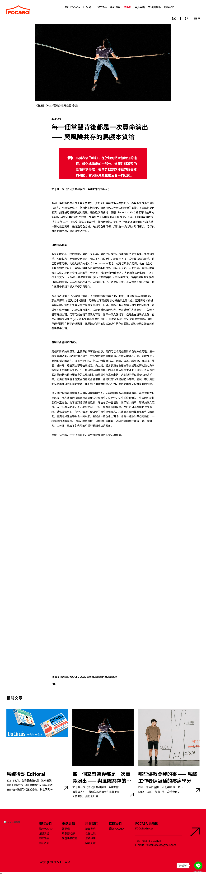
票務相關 (90, 838)
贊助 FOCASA (116, 828)
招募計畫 (90, 843)
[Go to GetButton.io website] (198, 872)
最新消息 (115, 7)
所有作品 (102, 7)
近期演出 (88, 7)
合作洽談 (90, 833)
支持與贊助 (154, 7)
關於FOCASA (46, 828)
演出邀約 (90, 828)
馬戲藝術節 (68, 833)
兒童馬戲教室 (69, 838)
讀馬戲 (127, 7)
